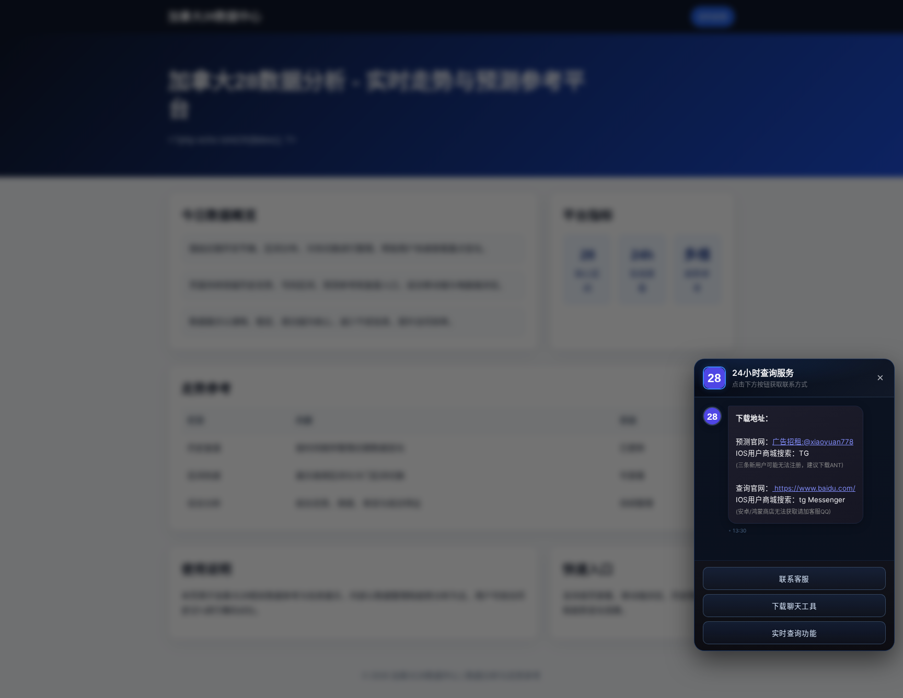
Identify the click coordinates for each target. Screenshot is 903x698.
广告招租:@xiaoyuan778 (812, 441)
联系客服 (794, 579)
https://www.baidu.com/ (813, 488)
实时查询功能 (794, 633)
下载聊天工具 (794, 606)
